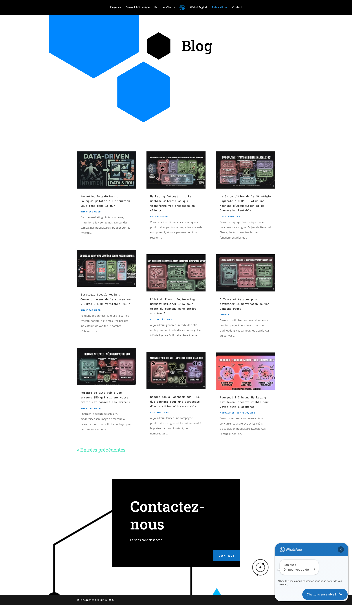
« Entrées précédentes (101, 450)
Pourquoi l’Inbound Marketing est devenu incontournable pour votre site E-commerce (244, 402)
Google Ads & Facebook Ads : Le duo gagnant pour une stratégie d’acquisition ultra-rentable (175, 401)
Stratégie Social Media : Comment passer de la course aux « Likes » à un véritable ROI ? (106, 299)
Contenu (156, 412)
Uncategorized (90, 211)
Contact (227, 555)
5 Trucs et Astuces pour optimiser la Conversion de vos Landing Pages (244, 303)
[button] (341, 549)
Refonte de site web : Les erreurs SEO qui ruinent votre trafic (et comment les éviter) (105, 397)
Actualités (157, 319)
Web (169, 319)
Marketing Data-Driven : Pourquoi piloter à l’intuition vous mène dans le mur (105, 200)
